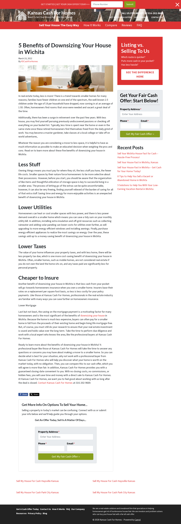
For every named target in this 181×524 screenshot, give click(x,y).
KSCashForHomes (29, 61)
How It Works (92, 25)
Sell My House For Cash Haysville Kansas (37, 481)
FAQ (139, 25)
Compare (111, 25)
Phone (42, 443)
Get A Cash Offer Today (27, 509)
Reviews (127, 25)
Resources (21, 513)
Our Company (141, 17)
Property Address (48, 432)
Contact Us (157, 17)
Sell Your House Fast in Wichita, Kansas (137, 162)
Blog (45, 513)
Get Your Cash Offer (120, 17)
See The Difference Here (140, 74)
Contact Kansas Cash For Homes (55, 383)
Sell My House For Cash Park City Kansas (37, 492)
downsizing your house (92, 315)
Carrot (138, 519)
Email (71, 443)
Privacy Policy (34, 513)
